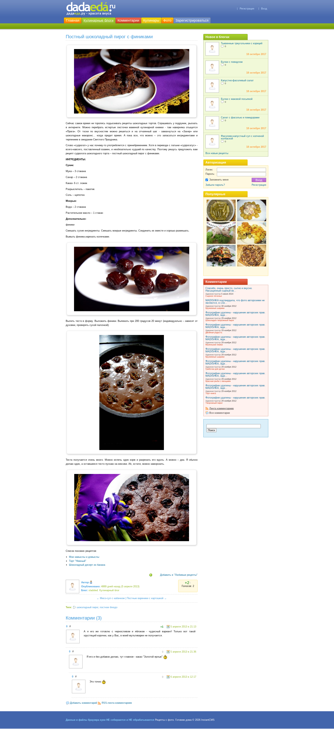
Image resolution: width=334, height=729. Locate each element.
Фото (167, 20)
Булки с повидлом (232, 61)
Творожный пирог (214, 403)
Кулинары (151, 20)
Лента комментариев (221, 408)
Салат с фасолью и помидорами (240, 117)
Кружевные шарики (214, 308)
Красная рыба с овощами (218, 381)
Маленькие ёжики (214, 344)
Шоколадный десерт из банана (87, 564)
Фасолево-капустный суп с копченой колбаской (242, 137)
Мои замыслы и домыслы (84, 556)
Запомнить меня (218, 179)
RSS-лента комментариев (117, 702)
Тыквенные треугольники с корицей (241, 43)
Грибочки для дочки (215, 369)
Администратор (213, 294)
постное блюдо (108, 607)
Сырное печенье (213, 296)
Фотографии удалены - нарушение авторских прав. (235, 397)
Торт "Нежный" (77, 560)
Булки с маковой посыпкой (236, 98)
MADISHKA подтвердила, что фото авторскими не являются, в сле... (235, 301)
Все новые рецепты (216, 153)
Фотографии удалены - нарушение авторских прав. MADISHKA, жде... (235, 313)
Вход (264, 8)
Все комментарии (219, 412)
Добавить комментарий (83, 702)
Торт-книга (210, 393)
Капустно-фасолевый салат (237, 80)
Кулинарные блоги (98, 20)
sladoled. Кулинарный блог (104, 590)
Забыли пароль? (215, 184)
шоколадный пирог (87, 607)
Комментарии (128, 20)
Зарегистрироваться (192, 20)
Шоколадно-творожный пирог (219, 320)
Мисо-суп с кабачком (112, 598)
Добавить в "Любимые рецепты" (179, 574)
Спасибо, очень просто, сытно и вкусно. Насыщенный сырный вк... (228, 289)
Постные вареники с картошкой (145, 598)
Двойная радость (213, 332)
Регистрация (247, 8)
